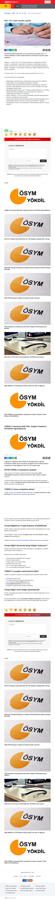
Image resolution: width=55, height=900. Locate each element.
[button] (44, 50)
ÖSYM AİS (9, 578)
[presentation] (9, 6)
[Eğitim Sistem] (11, 2)
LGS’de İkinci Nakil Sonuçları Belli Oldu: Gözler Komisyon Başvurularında (30, 6)
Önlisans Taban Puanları (11, 890)
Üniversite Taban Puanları (26, 890)
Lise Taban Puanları (40, 890)
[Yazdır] (16, 50)
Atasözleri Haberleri (40, 886)
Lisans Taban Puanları (41, 888)
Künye (20, 876)
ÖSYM (13, 13)
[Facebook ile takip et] (24, 880)
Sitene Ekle (38, 876)
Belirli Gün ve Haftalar (11, 888)
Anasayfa (8, 13)
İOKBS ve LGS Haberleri (11, 886)
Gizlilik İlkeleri (31, 876)
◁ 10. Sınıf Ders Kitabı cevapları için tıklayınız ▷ (27, 139)
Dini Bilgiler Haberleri (26, 886)
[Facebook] (5, 50)
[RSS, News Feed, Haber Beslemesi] (31, 880)
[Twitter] (8, 50)
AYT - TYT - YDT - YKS (21, 13)
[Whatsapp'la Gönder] (13, 50)
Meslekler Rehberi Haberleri (27, 888)
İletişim (25, 876)
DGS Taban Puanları (10, 893)
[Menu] (46, 2)
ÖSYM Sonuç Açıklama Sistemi (17, 492)
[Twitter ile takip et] (27, 880)
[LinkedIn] (10, 50)
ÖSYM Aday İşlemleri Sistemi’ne (26, 540)
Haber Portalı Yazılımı (11, 898)
